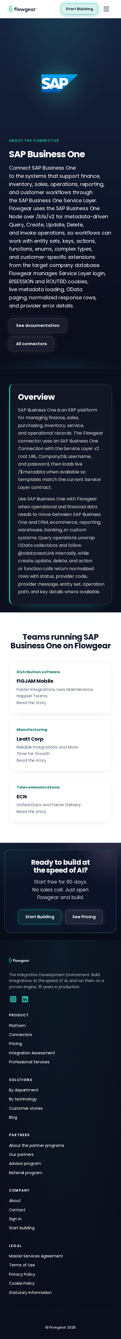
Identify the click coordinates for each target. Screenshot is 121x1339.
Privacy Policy (22, 1274)
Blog (13, 1117)
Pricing (15, 1043)
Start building (22, 1228)
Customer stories (26, 1108)
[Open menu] (106, 9)
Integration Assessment (32, 1053)
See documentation (37, 325)
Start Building (79, 9)
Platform (17, 1025)
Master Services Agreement (36, 1256)
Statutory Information (30, 1292)
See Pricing (84, 917)
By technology (23, 1099)
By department (24, 1090)
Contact (17, 1210)
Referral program (25, 1173)
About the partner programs (36, 1145)
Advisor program (25, 1163)
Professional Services (29, 1062)
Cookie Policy (22, 1283)
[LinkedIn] (25, 999)
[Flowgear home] (25, 9)
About (15, 1200)
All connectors (31, 344)
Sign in (15, 1219)
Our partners (21, 1154)
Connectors (20, 1034)
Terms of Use (22, 1265)
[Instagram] (13, 999)
